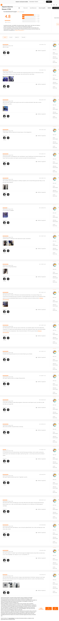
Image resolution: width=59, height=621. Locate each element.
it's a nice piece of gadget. (8, 210)
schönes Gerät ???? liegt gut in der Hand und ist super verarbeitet (17, 238)
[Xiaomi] (1, 5)
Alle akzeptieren (48, 608)
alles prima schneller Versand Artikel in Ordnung (13, 426)
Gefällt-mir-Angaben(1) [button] (41, 335)
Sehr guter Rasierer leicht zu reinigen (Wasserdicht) (14, 378)
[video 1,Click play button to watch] (5, 243)
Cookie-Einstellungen (41, 608)
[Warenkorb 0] (54, 4)
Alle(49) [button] (5, 37)
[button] (56, 4)
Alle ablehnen (55, 608)
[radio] (31, 15)
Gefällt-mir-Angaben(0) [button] (41, 50)
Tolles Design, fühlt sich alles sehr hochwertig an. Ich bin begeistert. (17, 132)
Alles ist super (6, 47)
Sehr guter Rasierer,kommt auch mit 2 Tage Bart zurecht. (15, 477)
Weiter (49, 1)
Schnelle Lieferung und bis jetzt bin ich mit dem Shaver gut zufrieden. (17, 353)
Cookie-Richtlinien (11, 618)
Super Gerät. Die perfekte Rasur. (10, 266)
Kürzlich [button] (10, 37)
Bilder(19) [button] (17, 37)
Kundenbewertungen (14, 11)
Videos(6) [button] (23, 37)
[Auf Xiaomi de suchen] (51, 4)
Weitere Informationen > (19, 30)
